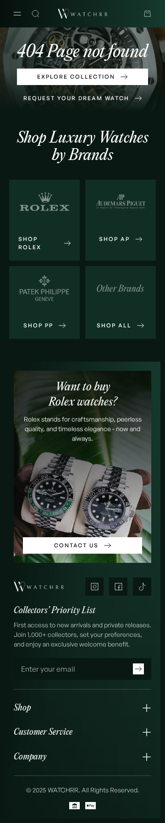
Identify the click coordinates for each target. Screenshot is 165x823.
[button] (82, 708)
